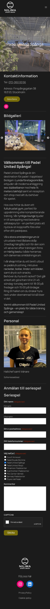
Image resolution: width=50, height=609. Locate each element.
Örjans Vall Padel (14, 479)
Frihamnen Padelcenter (17, 468)
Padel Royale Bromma (16, 460)
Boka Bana (12, 99)
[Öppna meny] (45, 7)
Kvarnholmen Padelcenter (18, 471)
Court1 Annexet (14, 457)
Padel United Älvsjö (15, 465)
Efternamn (8, 416)
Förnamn (7, 406)
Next (48, 138)
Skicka (11, 532)
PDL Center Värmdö (15, 473)
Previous (2, 138)
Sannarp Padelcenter (16, 476)
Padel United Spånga (16, 462)
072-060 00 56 (17, 82)
